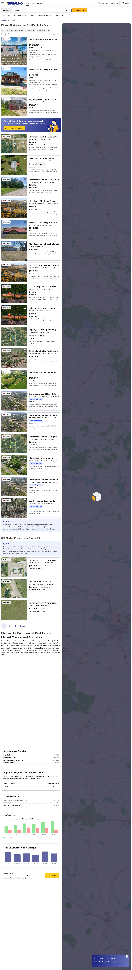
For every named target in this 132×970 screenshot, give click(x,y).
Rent (32, 3)
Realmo (15, 3)
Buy (27, 3)
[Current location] (2, 30)
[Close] (127, 956)
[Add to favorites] (25, 39)
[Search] (69, 10)
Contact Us (51, 875)
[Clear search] (66, 10)
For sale (3, 20)
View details (31, 51)
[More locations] (49, 30)
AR (8, 20)
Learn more (119, 964)
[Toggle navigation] (3, 3)
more (57, 60)
